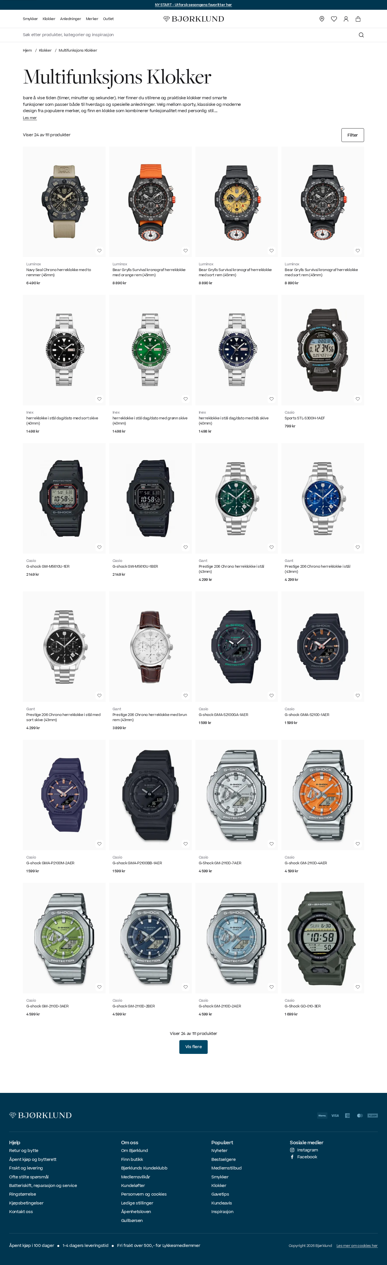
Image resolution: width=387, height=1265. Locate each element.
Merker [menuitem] (92, 19)
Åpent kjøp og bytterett (32, 1160)
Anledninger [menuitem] (70, 19)
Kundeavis (221, 1203)
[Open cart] (358, 19)
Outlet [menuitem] (108, 19)
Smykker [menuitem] (30, 19)
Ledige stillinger (137, 1203)
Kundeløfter (133, 1186)
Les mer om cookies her (357, 1245)
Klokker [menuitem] (49, 19)
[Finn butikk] (322, 18)
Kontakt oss (21, 1212)
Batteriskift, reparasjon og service (43, 1186)
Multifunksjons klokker (78, 50)
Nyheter (219, 1151)
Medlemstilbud (226, 1168)
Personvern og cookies (144, 1194)
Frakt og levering (26, 1168)
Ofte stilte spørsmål (29, 1177)
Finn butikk (132, 1160)
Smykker (220, 1177)
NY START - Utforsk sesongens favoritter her (193, 4)
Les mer (30, 117)
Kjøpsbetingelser (26, 1203)
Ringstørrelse (22, 1194)
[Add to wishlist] (99, 251)
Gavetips (220, 1194)
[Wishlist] (334, 19)
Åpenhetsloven (136, 1212)
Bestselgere (223, 1160)
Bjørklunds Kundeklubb (144, 1168)
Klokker (45, 50)
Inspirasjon (222, 1212)
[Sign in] (346, 18)
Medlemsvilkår (135, 1177)
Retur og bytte (23, 1151)
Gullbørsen (132, 1221)
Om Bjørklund (134, 1151)
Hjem (27, 50)
